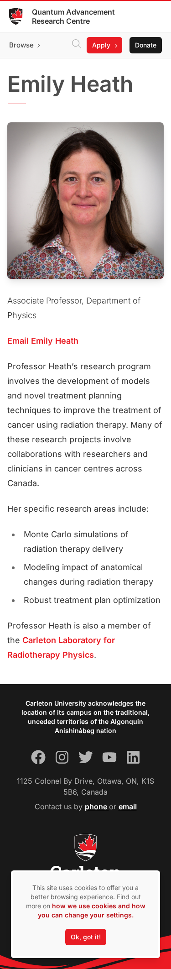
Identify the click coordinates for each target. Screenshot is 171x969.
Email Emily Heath (42, 341)
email (128, 806)
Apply (101, 45)
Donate (145, 45)
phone (97, 806)
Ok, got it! (86, 937)
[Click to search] (76, 45)
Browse (21, 45)
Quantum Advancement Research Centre (73, 16)
